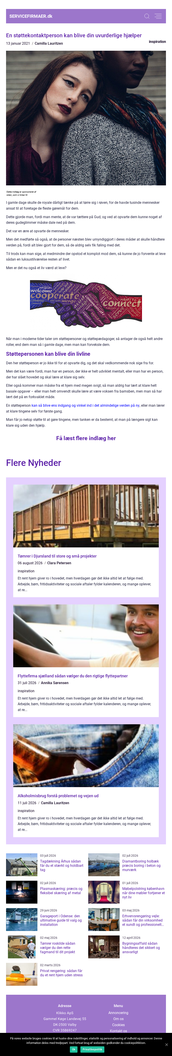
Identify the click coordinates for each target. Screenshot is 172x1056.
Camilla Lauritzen (49, 43)
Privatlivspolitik (92, 1049)
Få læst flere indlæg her (86, 438)
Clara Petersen (59, 563)
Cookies (118, 1025)
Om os (118, 1019)
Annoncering (118, 1013)
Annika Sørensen (55, 683)
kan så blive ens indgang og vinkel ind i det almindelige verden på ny (86, 405)
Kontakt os (118, 1031)
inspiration (157, 42)
